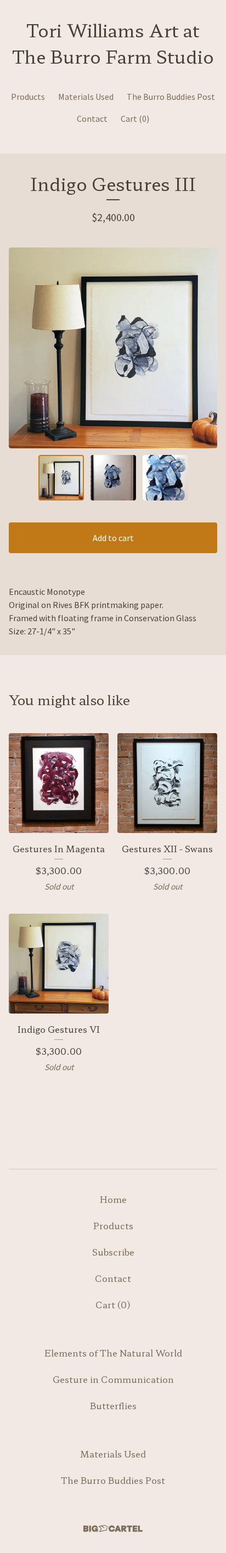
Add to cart (113, 537)
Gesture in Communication (113, 1379)
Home (113, 1199)
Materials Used (86, 96)
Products (28, 96)
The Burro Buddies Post (171, 96)
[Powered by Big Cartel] (113, 1529)
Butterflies (113, 1405)
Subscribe (113, 1251)
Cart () (135, 118)
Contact (92, 118)
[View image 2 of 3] (113, 477)
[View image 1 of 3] (61, 477)
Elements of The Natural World (113, 1352)
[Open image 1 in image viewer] (113, 347)
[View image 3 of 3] (165, 477)
